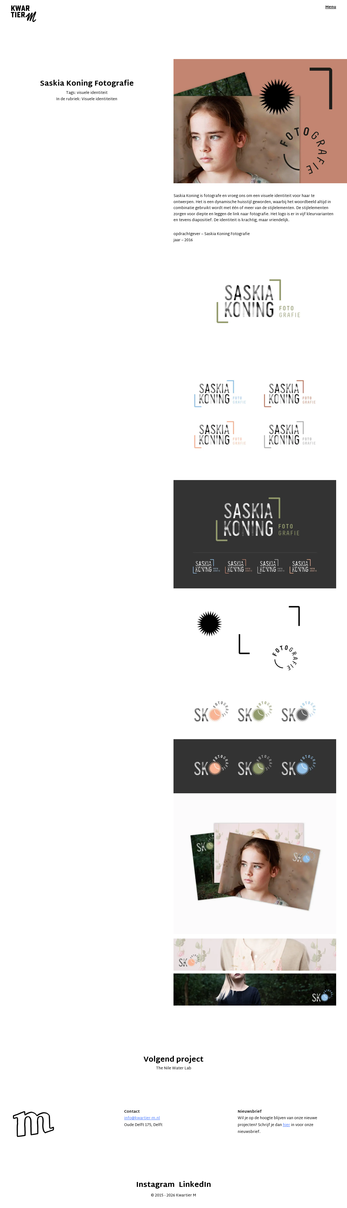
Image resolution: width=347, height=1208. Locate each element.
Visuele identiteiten (99, 99)
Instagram (155, 1185)
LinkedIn (195, 1185)
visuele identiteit (92, 93)
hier (286, 1125)
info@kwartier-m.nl (142, 1118)
